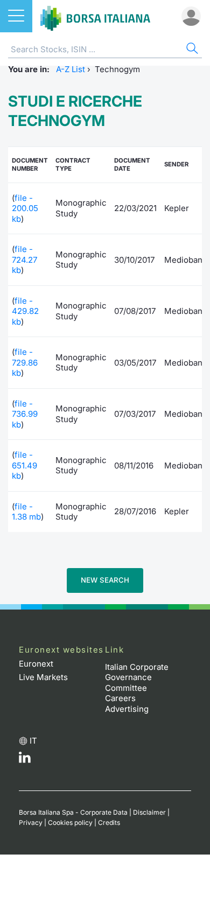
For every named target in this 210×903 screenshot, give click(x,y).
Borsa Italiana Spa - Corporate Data (73, 812)
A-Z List (70, 69)
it (33, 741)
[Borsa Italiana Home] (95, 16)
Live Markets (43, 677)
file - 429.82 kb (25, 311)
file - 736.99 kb (25, 414)
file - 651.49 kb (24, 465)
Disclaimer (149, 812)
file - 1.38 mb (26, 511)
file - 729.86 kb (25, 362)
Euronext (36, 664)
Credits (109, 822)
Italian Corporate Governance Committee (137, 677)
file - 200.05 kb (25, 208)
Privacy (31, 822)
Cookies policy (70, 822)
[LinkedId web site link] (25, 760)
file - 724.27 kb (24, 259)
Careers (120, 698)
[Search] (191, 49)
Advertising (127, 709)
